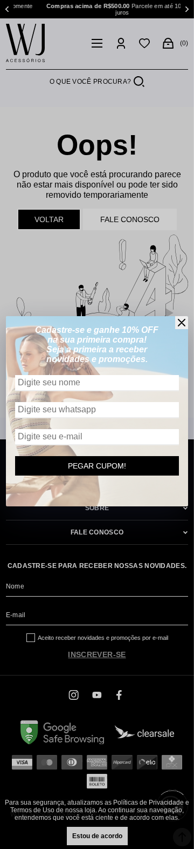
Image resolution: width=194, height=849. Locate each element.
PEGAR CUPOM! (97, 466)
